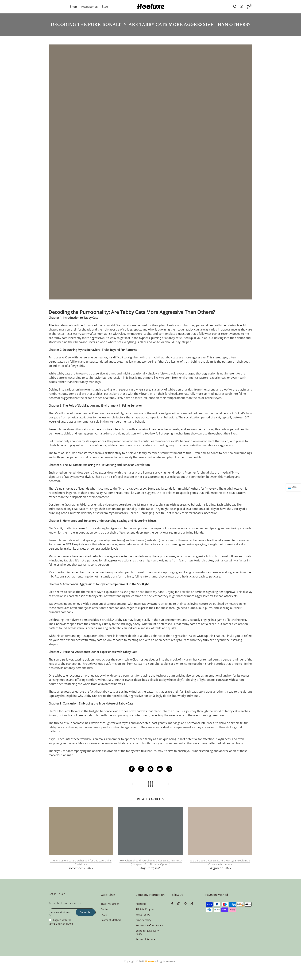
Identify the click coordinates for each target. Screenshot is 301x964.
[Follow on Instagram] (178, 904)
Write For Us (143, 914)
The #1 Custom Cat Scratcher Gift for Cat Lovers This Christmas (80, 862)
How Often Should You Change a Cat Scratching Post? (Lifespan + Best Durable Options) (150, 862)
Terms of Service (145, 939)
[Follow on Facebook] (172, 904)
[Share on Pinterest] (141, 769)
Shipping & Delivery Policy (147, 932)
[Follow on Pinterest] (185, 904)
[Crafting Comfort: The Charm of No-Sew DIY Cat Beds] (168, 784)
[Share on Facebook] (132, 769)
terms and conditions (61, 923)
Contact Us (107, 909)
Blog (105, 7)
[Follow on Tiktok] (192, 904)
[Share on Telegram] (150, 769)
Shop (73, 7)
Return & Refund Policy (149, 925)
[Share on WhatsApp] (169, 769)
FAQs (104, 914)
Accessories (89, 7)
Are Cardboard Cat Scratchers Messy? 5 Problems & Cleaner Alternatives (220, 862)
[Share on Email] (160, 769)
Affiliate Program (145, 909)
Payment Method (111, 920)
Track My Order (110, 903)
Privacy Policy (143, 920)
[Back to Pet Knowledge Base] (150, 784)
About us (141, 903)
